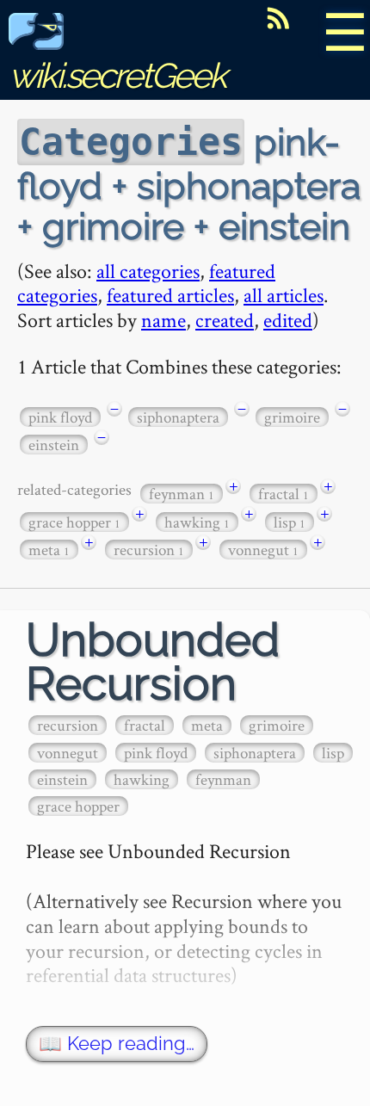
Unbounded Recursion (153, 662)
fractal (283, 494)
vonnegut (263, 549)
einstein (53, 444)
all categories (148, 270)
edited (287, 319)
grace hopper (74, 522)
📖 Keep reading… (116, 1043)
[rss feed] (278, 18)
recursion (149, 549)
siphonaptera (178, 417)
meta (49, 549)
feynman (181, 494)
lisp (289, 522)
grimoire (292, 417)
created (224, 319)
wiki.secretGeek (117, 75)
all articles (284, 294)
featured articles (170, 294)
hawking (197, 522)
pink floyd (60, 417)
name (163, 319)
